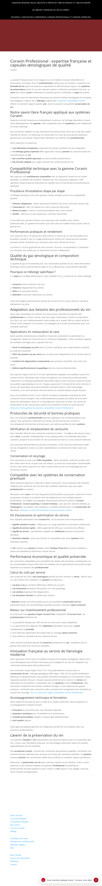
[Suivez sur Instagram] (95, 23)
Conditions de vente (19, 838)
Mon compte (15, 855)
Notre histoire (16, 815)
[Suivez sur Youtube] (100, 23)
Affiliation (14, 861)
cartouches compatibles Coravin (71, 100)
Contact (13, 864)
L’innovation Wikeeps (19, 821)
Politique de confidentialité (22, 841)
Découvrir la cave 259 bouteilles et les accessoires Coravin (46, 510)
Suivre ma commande (20, 858)
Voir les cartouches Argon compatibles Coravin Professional (56, 692)
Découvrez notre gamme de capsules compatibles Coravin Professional (41, 408)
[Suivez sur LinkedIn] (86, 23)
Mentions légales (17, 844)
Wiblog (13, 831)
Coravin (13, 70)
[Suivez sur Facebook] (91, 23)
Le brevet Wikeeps (18, 818)
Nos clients (15, 825)
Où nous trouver (17, 828)
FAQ (12, 848)
